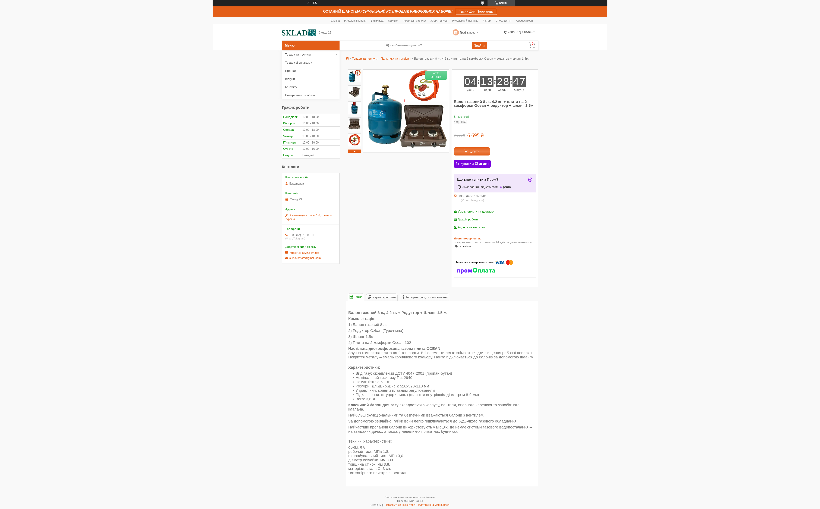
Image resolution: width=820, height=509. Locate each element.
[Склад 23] (299, 33)
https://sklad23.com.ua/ (304, 252)
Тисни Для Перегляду (476, 11)
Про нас (290, 70)
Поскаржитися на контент (399, 504)
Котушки (393, 20)
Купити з (467, 164)
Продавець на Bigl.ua (410, 501)
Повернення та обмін (300, 95)
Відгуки (290, 79)
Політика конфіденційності (433, 504)
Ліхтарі (487, 20)
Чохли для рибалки (414, 20)
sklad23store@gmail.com (305, 258)
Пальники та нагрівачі (396, 58)
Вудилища (377, 20)
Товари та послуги (365, 58)
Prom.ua (430, 497)
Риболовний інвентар (465, 20)
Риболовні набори (355, 20)
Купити (474, 151)
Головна (335, 20)
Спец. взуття (503, 20)
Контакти (291, 87)
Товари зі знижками (298, 62)
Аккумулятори (524, 20)
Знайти (479, 45)
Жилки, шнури (439, 20)
